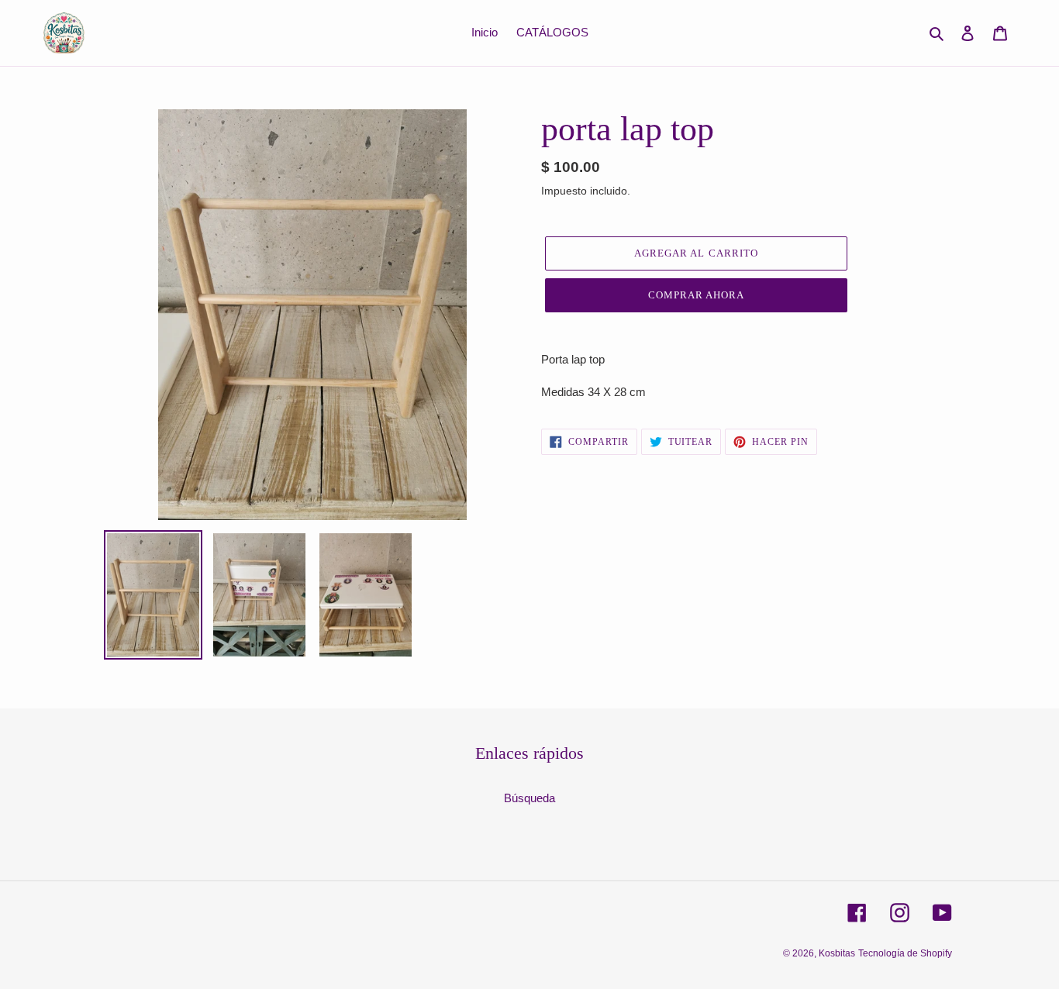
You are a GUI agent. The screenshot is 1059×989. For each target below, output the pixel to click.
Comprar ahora (696, 295)
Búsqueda (529, 798)
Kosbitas (837, 953)
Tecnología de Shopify (905, 953)
